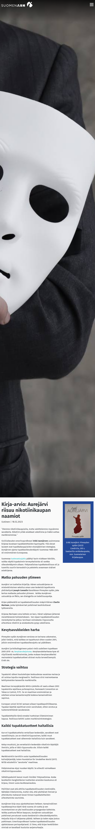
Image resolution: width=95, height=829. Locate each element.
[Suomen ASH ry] (20, 4)
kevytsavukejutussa (23, 651)
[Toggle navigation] (91, 4)
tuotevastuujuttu (18, 558)
